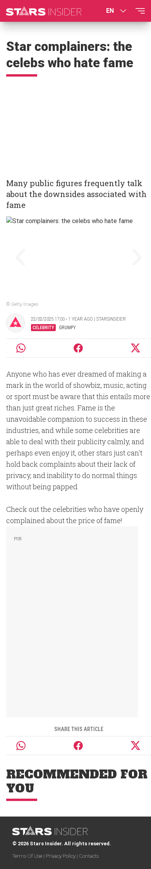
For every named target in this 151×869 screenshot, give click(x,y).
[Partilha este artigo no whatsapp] (20, 348)
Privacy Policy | (62, 856)
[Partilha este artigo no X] (136, 348)
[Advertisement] (75, 124)
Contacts (89, 856)
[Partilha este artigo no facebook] (78, 348)
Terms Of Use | (29, 856)
